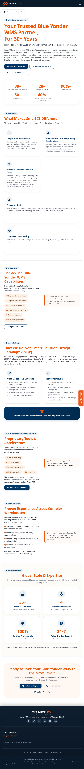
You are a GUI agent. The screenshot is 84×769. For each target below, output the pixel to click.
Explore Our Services (43, 66)
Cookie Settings (55, 752)
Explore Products (43, 692)
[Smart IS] (11, 4)
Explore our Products (18, 487)
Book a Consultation (17, 66)
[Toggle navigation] (80, 3)
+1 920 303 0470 (9, 732)
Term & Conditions (29, 752)
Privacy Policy (43, 752)
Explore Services (55, 686)
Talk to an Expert (32, 686)
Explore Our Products (18, 72)
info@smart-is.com (10, 736)
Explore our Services (17, 327)
